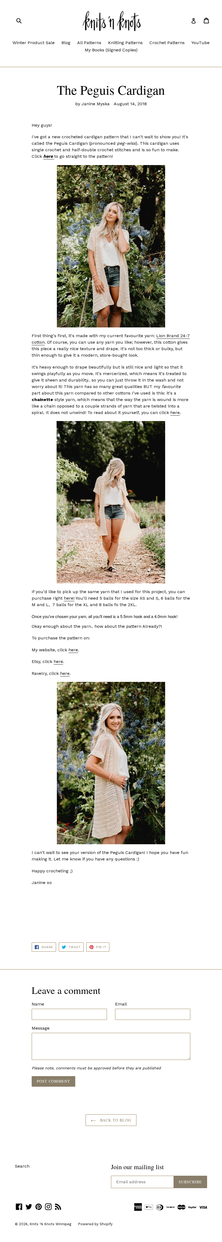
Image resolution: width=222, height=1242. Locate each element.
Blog (65, 42)
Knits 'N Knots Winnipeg (50, 1224)
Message (41, 1028)
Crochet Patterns (167, 42)
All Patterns (89, 42)
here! (69, 598)
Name (38, 1004)
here (175, 412)
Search (22, 1166)
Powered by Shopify (95, 1224)
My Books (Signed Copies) (111, 49)
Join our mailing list (137, 1167)
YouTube (200, 42)
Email (121, 1004)
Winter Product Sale (33, 42)
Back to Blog (115, 1120)
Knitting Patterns (125, 42)
